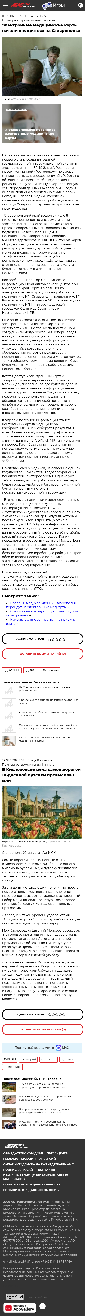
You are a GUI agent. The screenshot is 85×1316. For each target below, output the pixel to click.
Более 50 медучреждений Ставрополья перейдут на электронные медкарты (41, 605)
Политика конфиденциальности (32, 1184)
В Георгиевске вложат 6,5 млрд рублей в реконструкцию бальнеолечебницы (44, 1111)
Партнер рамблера (37, 1297)
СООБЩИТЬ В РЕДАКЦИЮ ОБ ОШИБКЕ (32, 1190)
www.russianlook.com (26, 98)
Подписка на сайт (19, 1170)
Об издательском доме (23, 1153)
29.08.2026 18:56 (13, 760)
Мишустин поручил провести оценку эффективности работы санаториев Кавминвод (48, 1123)
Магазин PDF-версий (38, 1159)
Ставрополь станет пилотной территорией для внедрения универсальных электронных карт (48, 727)
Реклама (10, 1159)
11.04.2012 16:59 (12, 16)
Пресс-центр (57, 1153)
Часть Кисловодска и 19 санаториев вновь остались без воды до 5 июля (45, 1098)
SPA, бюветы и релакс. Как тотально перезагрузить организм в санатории (42, 1085)
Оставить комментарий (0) (43, 654)
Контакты (46, 1170)
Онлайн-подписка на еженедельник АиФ (38, 1164)
